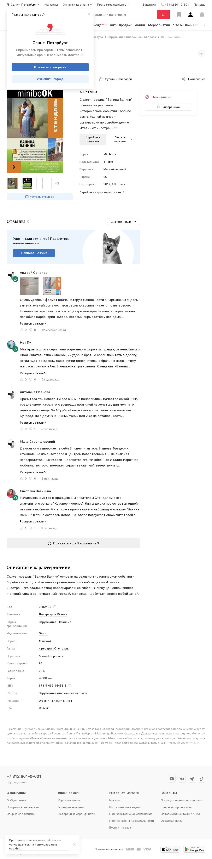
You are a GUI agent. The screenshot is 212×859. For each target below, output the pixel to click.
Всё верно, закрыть (50, 67)
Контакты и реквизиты (176, 807)
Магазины (51, 4)
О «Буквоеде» (16, 800)
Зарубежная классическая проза (63, 693)
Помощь (199, 4)
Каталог (114, 800)
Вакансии (149, 4)
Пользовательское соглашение (130, 813)
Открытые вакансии (21, 813)
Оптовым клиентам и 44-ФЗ (180, 813)
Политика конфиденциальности (131, 820)
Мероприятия (159, 25)
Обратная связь (172, 820)
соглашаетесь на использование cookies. (33, 846)
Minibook (110, 154)
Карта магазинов (69, 800)
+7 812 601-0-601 (24, 776)
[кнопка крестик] (89, 14)
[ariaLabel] (74, 844)
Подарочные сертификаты (76, 813)
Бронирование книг (71, 807)
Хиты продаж (121, 25)
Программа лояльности (23, 807)
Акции (140, 25)
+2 (57, 183)
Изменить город (50, 79)
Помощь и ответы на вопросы (181, 800)
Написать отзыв (34, 253)
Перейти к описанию (93, 139)
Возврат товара (120, 827)
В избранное (171, 107)
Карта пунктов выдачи (125, 807)
